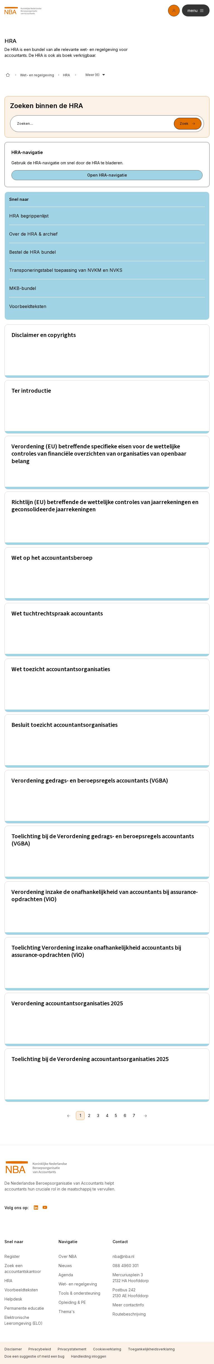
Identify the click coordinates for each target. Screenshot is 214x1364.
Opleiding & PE (72, 1302)
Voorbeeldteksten (21, 1289)
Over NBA (68, 1256)
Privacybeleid (39, 1349)
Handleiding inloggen (88, 1356)
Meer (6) (92, 75)
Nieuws (65, 1265)
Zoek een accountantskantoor (22, 1268)
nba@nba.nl (123, 1256)
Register (12, 1256)
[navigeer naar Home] (23, 10)
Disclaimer (13, 1349)
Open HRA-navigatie (107, 175)
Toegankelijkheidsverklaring (151, 1349)
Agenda (66, 1274)
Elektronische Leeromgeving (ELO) (23, 1320)
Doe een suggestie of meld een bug (34, 1356)
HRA (8, 1280)
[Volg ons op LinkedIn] (35, 1207)
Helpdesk (13, 1299)
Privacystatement (72, 1349)
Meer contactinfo (128, 1304)
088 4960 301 (125, 1265)
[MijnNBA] (174, 10)
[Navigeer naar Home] (63, 1167)
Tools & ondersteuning (79, 1293)
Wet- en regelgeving (37, 75)
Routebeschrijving (129, 1314)
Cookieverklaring (107, 1349)
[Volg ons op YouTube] (44, 1207)
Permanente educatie (24, 1308)
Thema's (67, 1311)
